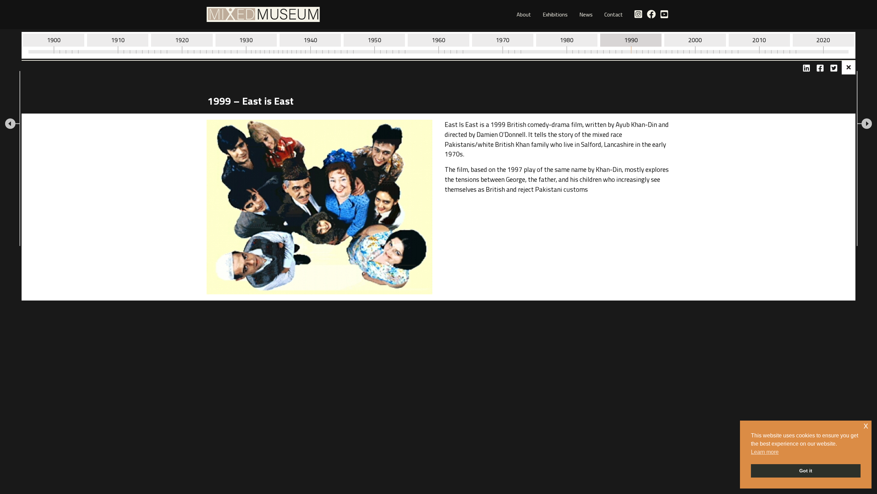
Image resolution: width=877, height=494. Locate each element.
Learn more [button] (765, 452)
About (524, 14)
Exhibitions (555, 14)
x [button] (866, 425)
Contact (613, 14)
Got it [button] (805, 470)
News (586, 14)
